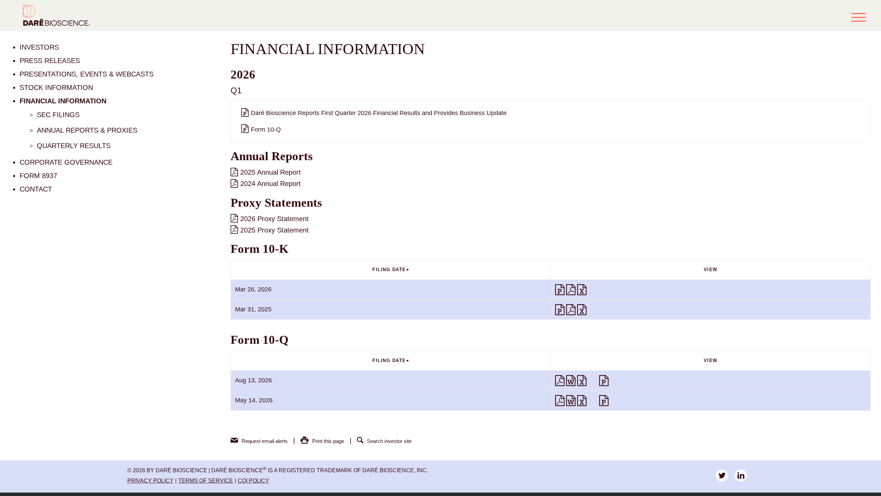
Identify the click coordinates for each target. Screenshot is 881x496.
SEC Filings (58, 114)
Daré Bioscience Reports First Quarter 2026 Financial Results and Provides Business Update (379, 113)
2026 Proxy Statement (274, 219)
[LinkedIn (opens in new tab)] (741, 475)
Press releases (50, 60)
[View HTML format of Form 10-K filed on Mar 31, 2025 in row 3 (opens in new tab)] (560, 309)
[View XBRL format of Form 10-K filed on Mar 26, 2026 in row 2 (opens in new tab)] (593, 289)
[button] (859, 17)
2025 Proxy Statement (274, 230)
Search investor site (389, 441)
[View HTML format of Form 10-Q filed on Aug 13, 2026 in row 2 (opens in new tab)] (604, 380)
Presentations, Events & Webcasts (86, 74)
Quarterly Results (73, 145)
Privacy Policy (150, 481)
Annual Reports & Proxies (87, 130)
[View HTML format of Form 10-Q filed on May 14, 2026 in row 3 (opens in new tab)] (604, 400)
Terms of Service (205, 481)
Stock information (56, 87)
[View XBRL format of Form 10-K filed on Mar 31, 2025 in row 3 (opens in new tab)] (593, 309)
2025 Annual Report (270, 172)
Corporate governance (66, 162)
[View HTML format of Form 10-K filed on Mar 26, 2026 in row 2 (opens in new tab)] (560, 289)
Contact (36, 189)
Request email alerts (265, 441)
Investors (39, 47)
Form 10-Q (266, 129)
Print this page (328, 441)
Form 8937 (38, 175)
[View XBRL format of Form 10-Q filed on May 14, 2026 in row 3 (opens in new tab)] (593, 400)
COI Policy (253, 481)
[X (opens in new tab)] (722, 475)
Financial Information (63, 101)
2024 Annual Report (270, 183)
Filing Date (389, 269)
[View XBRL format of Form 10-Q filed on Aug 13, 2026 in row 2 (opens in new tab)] (593, 380)
